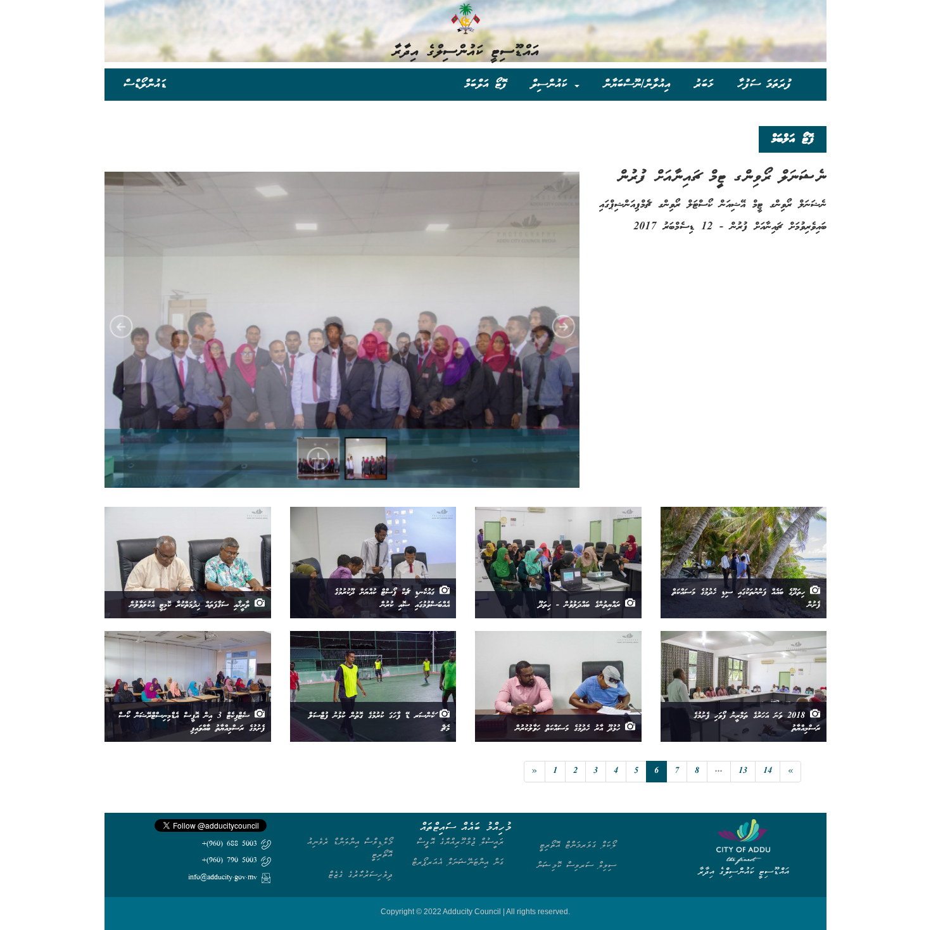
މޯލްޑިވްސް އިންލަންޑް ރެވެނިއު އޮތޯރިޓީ (350, 848)
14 (767, 771)
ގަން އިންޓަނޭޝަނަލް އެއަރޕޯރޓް (458, 862)
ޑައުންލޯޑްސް (145, 84)
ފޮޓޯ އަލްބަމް (485, 84)
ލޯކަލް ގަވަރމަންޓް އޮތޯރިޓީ (578, 845)
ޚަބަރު (704, 84)
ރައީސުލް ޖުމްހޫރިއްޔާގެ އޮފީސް (460, 841)
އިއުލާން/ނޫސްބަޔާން (637, 84)
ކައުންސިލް (552, 84)
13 (742, 771)
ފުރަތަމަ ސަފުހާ (764, 84)
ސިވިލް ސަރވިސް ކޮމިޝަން (576, 865)
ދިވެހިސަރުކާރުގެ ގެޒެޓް (360, 874)
